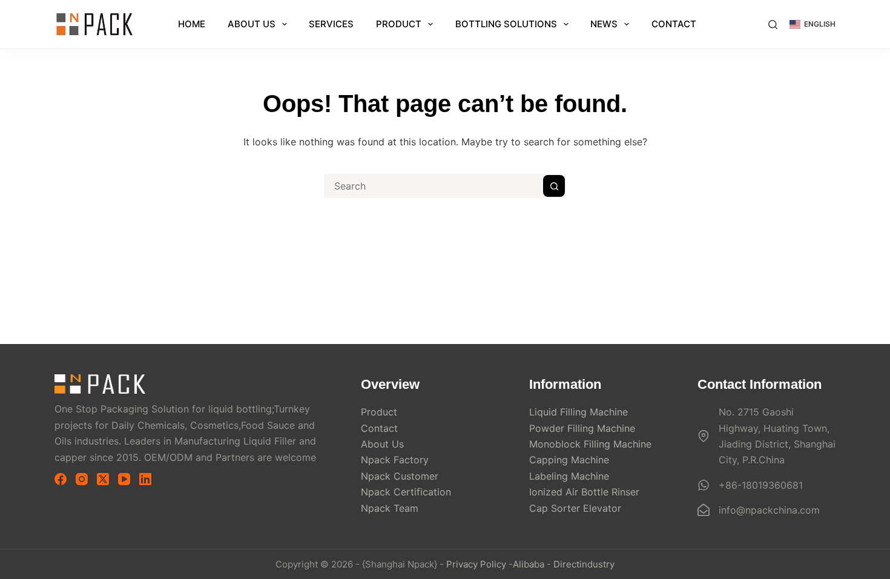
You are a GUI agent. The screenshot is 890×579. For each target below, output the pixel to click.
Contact (673, 24)
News (604, 24)
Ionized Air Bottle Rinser (584, 492)
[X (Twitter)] (103, 479)
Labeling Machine (569, 476)
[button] (812, 24)
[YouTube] (124, 479)
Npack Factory (395, 460)
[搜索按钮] (554, 186)
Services (331, 24)
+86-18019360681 (761, 485)
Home (191, 24)
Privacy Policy (476, 564)
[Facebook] (60, 479)
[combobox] (434, 186)
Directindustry (584, 564)
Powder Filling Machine (582, 428)
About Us (251, 24)
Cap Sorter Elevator (575, 508)
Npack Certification (406, 492)
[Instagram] (82, 479)
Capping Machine (569, 460)
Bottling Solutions (506, 24)
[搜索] (772, 24)
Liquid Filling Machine (578, 412)
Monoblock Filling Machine (590, 444)
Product (398, 24)
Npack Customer (399, 476)
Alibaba (528, 564)
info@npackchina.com (769, 510)
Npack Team (389, 508)
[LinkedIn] (145, 479)
